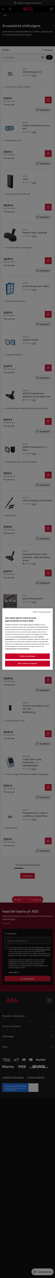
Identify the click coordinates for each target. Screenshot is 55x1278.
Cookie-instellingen (27, 656)
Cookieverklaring (10, 648)
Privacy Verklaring (23, 648)
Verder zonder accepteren (42, 612)
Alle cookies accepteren (27, 663)
